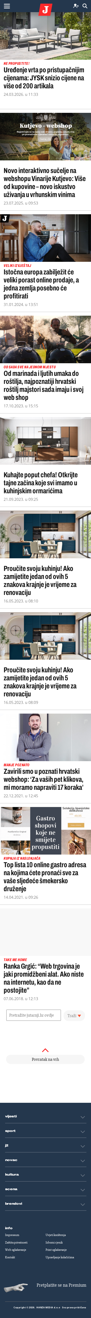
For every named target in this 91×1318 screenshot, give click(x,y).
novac (11, 1160)
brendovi (13, 1203)
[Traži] (85, 6)
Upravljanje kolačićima (60, 1257)
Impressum (12, 1235)
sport (10, 1131)
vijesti (11, 1116)
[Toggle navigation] (7, 6)
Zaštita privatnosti (16, 1242)
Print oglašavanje (56, 1250)
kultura (12, 1174)
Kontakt (10, 1257)
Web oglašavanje (15, 1250)
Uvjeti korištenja (56, 1235)
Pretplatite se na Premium (61, 1285)
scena (11, 1189)
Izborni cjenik (54, 1242)
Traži (71, 1015)
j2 (6, 1145)
